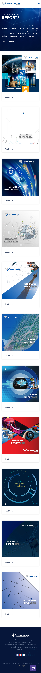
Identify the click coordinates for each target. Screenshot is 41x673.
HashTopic (21, 666)
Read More (9, 97)
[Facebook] (17, 655)
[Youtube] (20, 655)
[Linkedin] (23, 655)
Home (4, 42)
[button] (38, 3)
